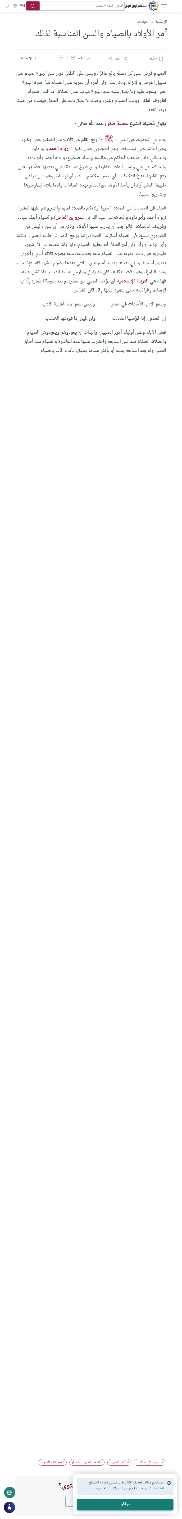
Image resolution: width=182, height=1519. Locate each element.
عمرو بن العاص (69, 217)
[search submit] (33, 5)
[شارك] (9, 1492)
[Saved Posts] (7, 6)
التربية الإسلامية (132, 281)
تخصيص (100, 1488)
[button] (73, 59)
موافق (125, 1504)
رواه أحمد (58, 149)
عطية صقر (117, 124)
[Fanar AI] (9, 1507)
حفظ (153, 58)
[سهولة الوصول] (14, 6)
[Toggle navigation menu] (163, 6)
